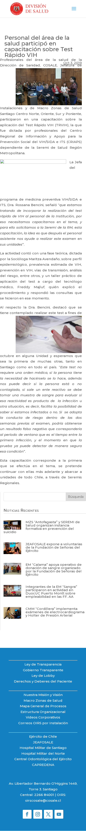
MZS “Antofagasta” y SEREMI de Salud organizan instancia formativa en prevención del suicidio (42, 527)
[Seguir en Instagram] (37, 814)
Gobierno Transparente (43, 670)
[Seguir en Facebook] (27, 814)
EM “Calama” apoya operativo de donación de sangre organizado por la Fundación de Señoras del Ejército (54, 569)
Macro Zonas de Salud (43, 700)
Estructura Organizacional (43, 712)
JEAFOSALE (43, 742)
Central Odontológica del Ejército (43, 759)
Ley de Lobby (43, 675)
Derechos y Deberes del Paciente (43, 681)
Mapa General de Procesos (43, 706)
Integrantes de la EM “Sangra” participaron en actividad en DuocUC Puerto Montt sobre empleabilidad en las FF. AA (51, 592)
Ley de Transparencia (43, 664)
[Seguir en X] (48, 814)
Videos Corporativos (43, 717)
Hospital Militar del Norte (43, 753)
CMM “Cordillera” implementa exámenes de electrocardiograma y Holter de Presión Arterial (55, 612)
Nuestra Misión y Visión (43, 695)
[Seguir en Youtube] (58, 814)
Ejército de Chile (43, 736)
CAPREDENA (43, 765)
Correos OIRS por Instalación (43, 723)
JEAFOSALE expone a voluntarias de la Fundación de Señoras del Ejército (54, 547)
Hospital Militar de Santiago (43, 748)
